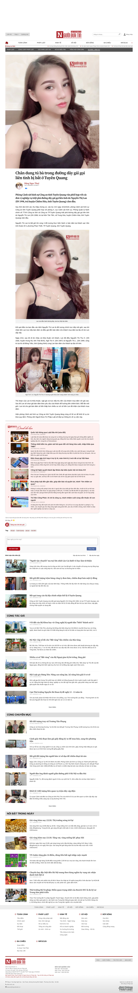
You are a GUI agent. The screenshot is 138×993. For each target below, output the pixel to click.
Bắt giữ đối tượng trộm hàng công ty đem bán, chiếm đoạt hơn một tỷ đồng (63, 578)
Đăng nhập (91, 548)
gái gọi (27, 530)
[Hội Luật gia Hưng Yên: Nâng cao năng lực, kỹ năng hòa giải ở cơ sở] (16, 680)
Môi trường (85, 926)
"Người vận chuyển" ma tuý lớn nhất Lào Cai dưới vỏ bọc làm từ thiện (61, 560)
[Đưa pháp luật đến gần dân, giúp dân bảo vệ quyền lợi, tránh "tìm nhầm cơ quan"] (20, 485)
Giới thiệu (106, 960)
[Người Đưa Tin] (42, 961)
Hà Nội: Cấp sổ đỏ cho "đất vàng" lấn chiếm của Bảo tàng (55, 640)
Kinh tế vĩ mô (64, 924)
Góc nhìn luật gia (44, 49)
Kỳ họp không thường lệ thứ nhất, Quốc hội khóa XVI (46, 46)
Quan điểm (20, 945)
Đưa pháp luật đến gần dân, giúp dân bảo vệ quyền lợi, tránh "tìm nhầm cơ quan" (61, 483)
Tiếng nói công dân (77, 49)
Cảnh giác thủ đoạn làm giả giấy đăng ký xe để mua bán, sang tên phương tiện (63, 740)
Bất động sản (64, 918)
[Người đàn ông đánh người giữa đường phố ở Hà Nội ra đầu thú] (16, 778)
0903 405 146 (10, 984)
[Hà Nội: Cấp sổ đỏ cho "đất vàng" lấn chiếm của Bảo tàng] (16, 645)
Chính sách (21, 921)
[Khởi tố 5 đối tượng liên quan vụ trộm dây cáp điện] (16, 796)
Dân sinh (84, 918)
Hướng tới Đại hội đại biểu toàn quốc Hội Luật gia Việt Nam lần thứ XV (115, 46)
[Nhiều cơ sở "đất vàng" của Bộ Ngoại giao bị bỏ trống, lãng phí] (16, 662)
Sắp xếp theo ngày (94, 555)
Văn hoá (84, 924)
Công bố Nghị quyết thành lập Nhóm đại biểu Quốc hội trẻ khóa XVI (58, 470)
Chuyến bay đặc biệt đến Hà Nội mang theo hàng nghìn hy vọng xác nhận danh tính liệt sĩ (63, 873)
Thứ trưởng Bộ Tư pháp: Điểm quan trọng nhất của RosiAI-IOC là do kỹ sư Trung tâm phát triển (63, 891)
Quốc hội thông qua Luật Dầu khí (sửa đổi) (48, 432)
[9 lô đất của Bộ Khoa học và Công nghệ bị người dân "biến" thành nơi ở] (16, 627)
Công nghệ (63, 935)
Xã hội (73, 43)
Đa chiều (107, 43)
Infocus (124, 43)
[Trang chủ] (69, 34)
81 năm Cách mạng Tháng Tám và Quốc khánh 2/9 (78, 46)
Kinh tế (58, 43)
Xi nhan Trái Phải (23, 948)
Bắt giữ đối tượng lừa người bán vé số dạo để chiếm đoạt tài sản (58, 756)
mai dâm (33, 530)
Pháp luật (41, 43)
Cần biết (105, 924)
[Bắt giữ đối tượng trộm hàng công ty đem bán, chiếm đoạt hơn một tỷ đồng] (16, 583)
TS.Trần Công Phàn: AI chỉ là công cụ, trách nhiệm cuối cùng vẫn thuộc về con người (63, 499)
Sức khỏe (106, 921)
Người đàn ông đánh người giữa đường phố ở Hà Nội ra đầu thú (58, 773)
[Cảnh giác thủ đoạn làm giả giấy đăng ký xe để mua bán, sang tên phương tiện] (16, 744)
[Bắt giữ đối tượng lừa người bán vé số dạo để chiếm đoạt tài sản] (16, 761)
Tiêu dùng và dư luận (67, 932)
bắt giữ (13, 530)
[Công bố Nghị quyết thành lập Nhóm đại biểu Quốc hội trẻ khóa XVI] (20, 474)
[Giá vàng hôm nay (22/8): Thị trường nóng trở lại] (16, 825)
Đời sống (90, 43)
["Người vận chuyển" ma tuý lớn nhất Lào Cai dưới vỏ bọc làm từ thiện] (16, 566)
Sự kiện (19, 924)
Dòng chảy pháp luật (26, 49)
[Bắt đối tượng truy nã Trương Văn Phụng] (16, 726)
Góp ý (16, 34)
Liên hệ (9, 34)
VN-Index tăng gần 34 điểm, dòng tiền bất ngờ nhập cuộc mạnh (58, 855)
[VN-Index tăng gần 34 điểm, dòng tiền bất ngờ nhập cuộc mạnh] (16, 860)
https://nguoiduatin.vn (11, 966)
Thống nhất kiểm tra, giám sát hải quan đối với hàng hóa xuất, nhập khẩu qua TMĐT (62, 445)
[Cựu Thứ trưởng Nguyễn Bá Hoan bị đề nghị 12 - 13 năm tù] (16, 697)
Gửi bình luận (13, 548)
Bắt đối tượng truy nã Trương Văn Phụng (48, 721)
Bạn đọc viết (21, 951)
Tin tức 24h (117, 960)
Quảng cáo (24, 34)
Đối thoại (20, 926)
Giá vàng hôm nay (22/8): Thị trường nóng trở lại (51, 820)
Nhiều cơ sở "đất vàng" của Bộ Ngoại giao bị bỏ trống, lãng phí (57, 657)
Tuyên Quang (20, 530)
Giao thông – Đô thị (87, 929)
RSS (97, 960)
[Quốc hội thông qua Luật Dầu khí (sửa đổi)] (20, 436)
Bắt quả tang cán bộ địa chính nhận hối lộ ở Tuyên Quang (55, 595)
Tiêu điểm (20, 918)
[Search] (119, 34)
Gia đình (106, 918)
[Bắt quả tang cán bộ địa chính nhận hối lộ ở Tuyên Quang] (16, 600)
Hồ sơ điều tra (60, 49)
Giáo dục (84, 921)
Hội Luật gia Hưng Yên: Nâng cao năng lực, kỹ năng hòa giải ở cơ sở (60, 674)
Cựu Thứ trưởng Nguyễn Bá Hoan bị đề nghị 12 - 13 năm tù (56, 692)
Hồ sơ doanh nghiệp (67, 926)
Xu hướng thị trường (67, 929)
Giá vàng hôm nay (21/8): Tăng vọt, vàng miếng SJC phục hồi (57, 837)
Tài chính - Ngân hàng (67, 921)
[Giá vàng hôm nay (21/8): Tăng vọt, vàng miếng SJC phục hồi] (16, 843)
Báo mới (128, 960)
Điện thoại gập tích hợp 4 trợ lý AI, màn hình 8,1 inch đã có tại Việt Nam (60, 458)
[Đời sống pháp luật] (111, 988)
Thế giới (20, 929)
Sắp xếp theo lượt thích (79, 555)
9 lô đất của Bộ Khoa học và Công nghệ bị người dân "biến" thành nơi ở (61, 622)
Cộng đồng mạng (108, 926)
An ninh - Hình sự (94, 49)
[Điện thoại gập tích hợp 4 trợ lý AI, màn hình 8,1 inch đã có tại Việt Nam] (20, 462)
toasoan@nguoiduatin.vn (13, 987)
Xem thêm (52, 707)
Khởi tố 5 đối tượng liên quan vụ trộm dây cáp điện (52, 791)
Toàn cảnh (22, 43)
